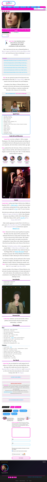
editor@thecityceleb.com (8, 391)
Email (12, 443)
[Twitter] (10, 477)
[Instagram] (14, 477)
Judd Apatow (14, 205)
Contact (30, 480)
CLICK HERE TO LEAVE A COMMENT (15, 377)
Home (5, 7)
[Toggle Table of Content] (7, 35)
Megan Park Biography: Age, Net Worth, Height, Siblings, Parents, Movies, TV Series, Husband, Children (21, 419)
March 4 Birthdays (23, 410)
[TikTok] (16, 477)
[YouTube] (12, 477)
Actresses (8, 11)
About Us (17, 480)
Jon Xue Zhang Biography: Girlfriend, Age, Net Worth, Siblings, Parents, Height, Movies (16, 67)
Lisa (16, 209)
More (39, 7)
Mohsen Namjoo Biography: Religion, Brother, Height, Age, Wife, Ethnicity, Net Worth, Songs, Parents (16, 72)
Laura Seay (15, 410)
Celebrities (6, 11)
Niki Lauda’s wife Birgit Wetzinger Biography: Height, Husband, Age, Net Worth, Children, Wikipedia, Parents (16, 65)
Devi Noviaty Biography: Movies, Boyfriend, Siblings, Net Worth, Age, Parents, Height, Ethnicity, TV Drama (16, 62)
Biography (9, 7)
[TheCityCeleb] (2, 7)
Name (12, 439)
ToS (27, 480)
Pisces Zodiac (14, 413)
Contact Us (33, 7)
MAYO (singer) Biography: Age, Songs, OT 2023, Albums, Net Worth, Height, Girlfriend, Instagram (16, 60)
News (28, 7)
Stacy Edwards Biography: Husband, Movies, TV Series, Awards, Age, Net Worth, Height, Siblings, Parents (10, 419)
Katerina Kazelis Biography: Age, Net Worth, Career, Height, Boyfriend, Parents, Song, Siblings (16, 69)
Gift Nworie (16, 32)
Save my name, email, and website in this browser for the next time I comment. (20, 449)
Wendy (12, 337)
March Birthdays (6, 413)
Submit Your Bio (16, 7)
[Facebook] (9, 477)
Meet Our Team (23, 7)
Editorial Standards (22, 480)
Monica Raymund (19, 252)
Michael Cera (16, 228)
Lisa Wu (23, 218)
